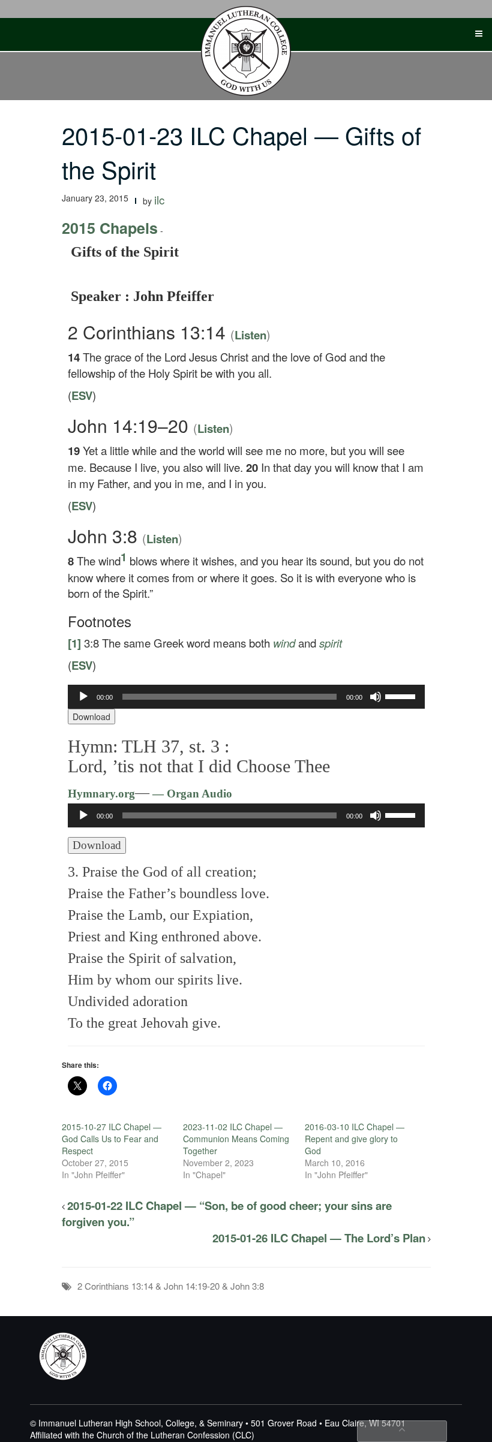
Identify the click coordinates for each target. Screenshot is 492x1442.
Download (91, 716)
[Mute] (376, 697)
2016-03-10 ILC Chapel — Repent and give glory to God (354, 1139)
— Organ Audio (190, 793)
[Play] (83, 697)
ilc (159, 199)
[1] (74, 643)
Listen (250, 335)
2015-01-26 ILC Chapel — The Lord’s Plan (318, 1238)
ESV (81, 395)
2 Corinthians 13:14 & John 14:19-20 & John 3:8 (170, 1286)
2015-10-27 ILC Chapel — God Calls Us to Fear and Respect (111, 1139)
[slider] (402, 695)
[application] (246, 697)
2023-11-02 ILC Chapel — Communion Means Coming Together (236, 1139)
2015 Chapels (110, 228)
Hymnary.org (101, 793)
